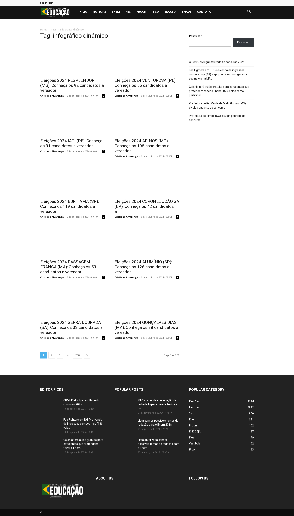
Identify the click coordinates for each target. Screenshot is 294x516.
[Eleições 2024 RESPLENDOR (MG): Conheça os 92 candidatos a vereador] (72, 59)
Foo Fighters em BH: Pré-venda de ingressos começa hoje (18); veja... (83, 423)
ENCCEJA (170, 11)
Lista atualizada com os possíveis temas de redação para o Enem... (158, 443)
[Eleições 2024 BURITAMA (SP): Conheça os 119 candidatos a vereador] (72, 180)
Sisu (156, 11)
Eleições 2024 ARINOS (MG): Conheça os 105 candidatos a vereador (142, 145)
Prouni (141, 11)
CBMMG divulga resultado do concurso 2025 (216, 62)
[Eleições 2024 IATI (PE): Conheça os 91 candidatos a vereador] (72, 120)
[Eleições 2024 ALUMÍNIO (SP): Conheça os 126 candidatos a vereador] (147, 241)
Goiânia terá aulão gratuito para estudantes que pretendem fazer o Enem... (83, 443)
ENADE (186, 11)
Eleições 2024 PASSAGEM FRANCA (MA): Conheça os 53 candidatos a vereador (68, 267)
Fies (128, 11)
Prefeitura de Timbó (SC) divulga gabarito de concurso (217, 118)
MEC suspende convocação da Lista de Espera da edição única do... (157, 404)
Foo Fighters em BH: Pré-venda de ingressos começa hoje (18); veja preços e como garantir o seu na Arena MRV (219, 74)
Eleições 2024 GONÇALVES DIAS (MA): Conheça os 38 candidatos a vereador (146, 327)
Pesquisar (195, 36)
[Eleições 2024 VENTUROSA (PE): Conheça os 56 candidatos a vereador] (147, 59)
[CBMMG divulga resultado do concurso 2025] (50, 405)
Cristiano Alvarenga (52, 95)
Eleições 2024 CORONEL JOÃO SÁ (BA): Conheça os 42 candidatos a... (147, 206)
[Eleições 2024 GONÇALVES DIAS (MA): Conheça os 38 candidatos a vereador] (147, 301)
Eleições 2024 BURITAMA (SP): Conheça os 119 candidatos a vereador (69, 206)
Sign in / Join (46, 2)
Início (83, 11)
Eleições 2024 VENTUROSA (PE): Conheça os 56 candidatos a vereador (145, 85)
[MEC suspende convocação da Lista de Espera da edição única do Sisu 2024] (124, 404)
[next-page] (87, 355)
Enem (116, 11)
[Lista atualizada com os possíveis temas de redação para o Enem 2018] (125, 445)
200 (77, 355)
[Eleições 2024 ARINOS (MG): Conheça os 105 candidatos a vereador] (147, 120)
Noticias (99, 11)
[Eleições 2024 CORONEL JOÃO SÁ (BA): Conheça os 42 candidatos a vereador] (147, 180)
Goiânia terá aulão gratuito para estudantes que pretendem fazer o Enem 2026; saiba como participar (219, 91)
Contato (204, 11)
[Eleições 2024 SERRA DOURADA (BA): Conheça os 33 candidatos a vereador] (72, 301)
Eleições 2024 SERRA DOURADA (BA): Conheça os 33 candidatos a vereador (71, 327)
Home (43, 29)
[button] (249, 12)
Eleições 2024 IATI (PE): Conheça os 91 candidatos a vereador (71, 143)
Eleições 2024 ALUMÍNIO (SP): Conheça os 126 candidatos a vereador (143, 267)
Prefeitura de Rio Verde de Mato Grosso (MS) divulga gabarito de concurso (217, 105)
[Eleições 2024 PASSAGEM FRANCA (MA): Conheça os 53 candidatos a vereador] (72, 241)
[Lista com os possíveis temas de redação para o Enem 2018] (125, 426)
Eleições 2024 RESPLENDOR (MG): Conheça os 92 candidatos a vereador (72, 85)
